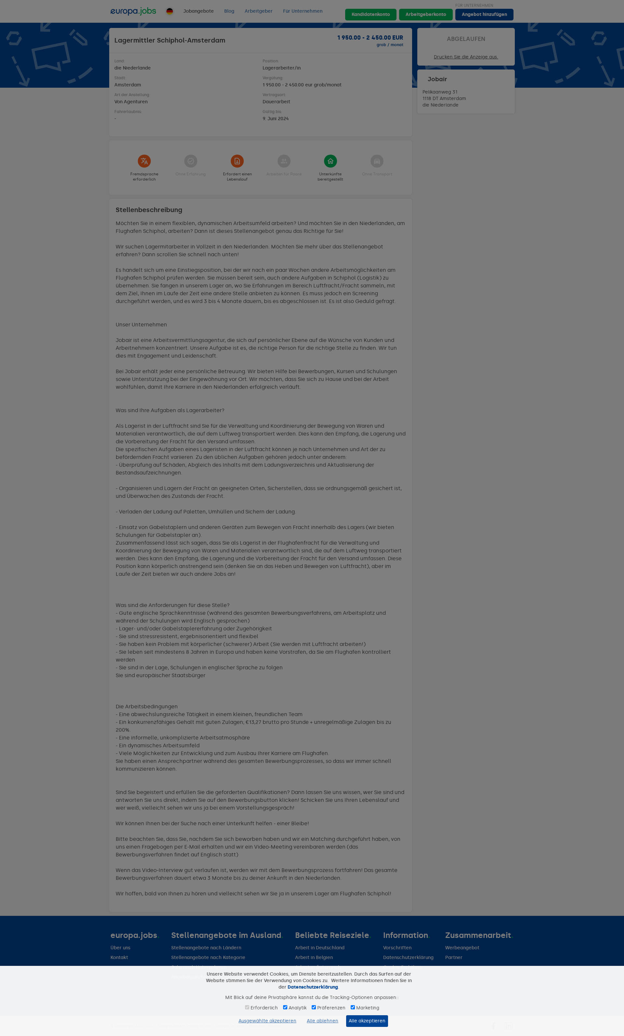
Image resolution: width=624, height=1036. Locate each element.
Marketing (367, 1008)
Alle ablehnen (322, 1021)
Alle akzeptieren (367, 1021)
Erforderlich (264, 1008)
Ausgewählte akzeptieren (267, 1021)
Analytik (297, 1008)
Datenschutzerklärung (313, 987)
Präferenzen (331, 1008)
